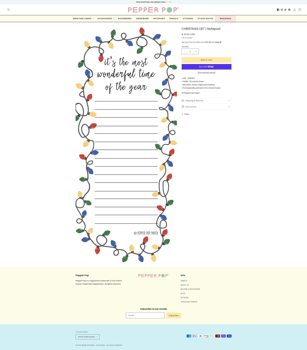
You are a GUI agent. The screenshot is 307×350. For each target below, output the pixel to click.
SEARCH (184, 281)
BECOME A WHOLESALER (190, 289)
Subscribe (174, 315)
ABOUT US (185, 285)
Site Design (100, 345)
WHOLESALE (225, 18)
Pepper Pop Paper (88, 345)
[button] (8, 9)
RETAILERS (185, 297)
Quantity (185, 46)
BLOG (183, 293)
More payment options (206, 72)
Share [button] (186, 114)
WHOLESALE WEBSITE (189, 302)
